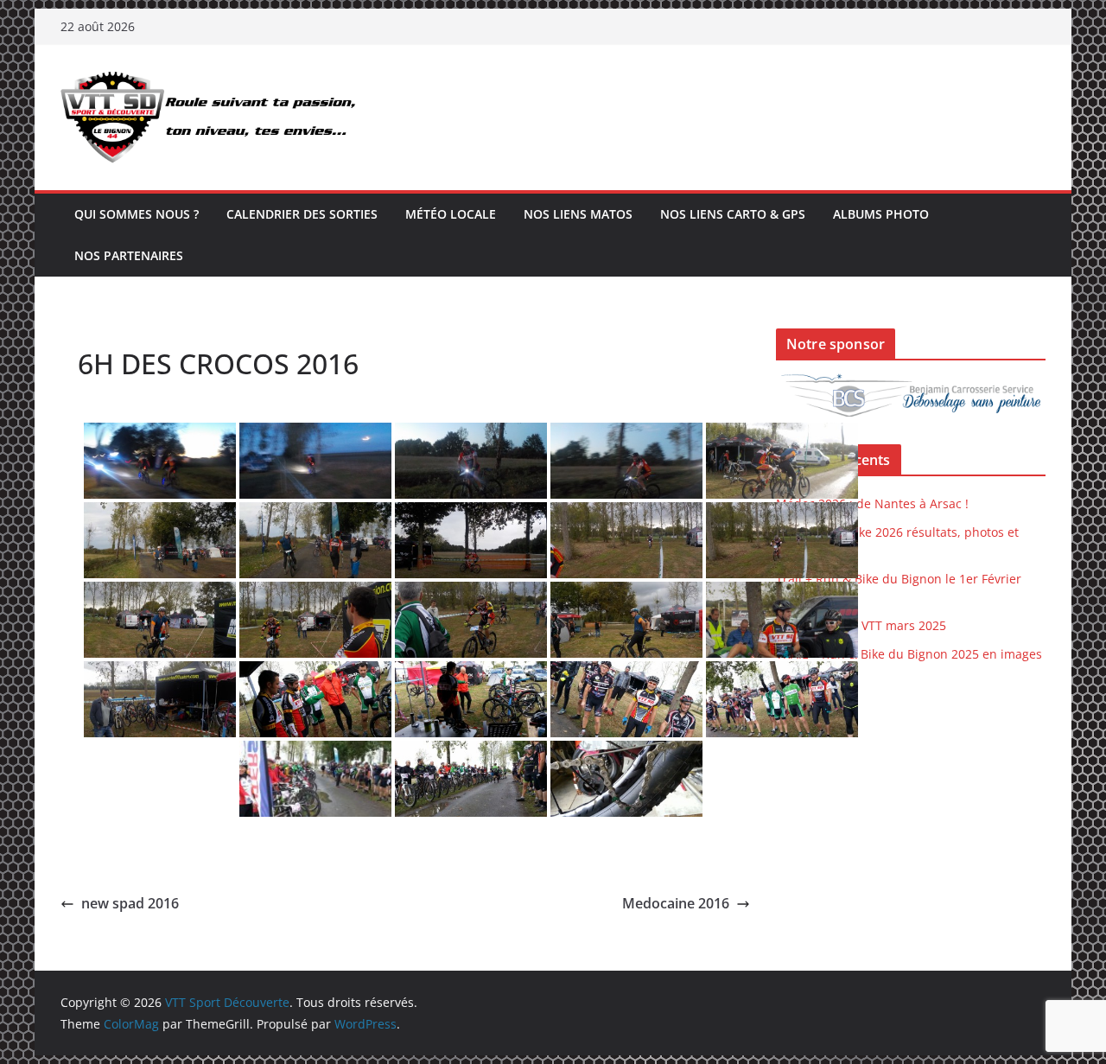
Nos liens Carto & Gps (732, 214)
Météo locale (450, 214)
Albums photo (881, 214)
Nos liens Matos (578, 214)
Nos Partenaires (128, 255)
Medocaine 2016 (675, 903)
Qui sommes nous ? (136, 214)
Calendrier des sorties (302, 214)
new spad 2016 (130, 903)
